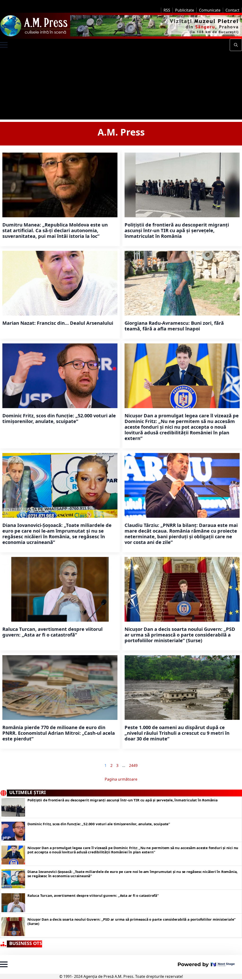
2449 (133, 765)
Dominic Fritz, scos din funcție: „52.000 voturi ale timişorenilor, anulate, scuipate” (59, 418)
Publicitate (184, 10)
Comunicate (209, 10)
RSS (167, 10)
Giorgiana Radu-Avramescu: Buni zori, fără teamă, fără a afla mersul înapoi (174, 326)
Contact (232, 10)
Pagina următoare (121, 779)
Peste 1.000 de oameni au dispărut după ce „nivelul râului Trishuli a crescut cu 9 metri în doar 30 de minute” (177, 733)
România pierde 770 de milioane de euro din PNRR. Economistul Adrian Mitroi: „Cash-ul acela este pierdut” (58, 733)
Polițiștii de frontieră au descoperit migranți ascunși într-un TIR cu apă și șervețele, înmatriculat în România (177, 230)
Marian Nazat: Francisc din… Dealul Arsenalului (57, 323)
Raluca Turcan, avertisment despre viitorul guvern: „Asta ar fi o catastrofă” (52, 632)
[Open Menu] (4, 45)
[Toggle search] (236, 45)
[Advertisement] (121, 86)
